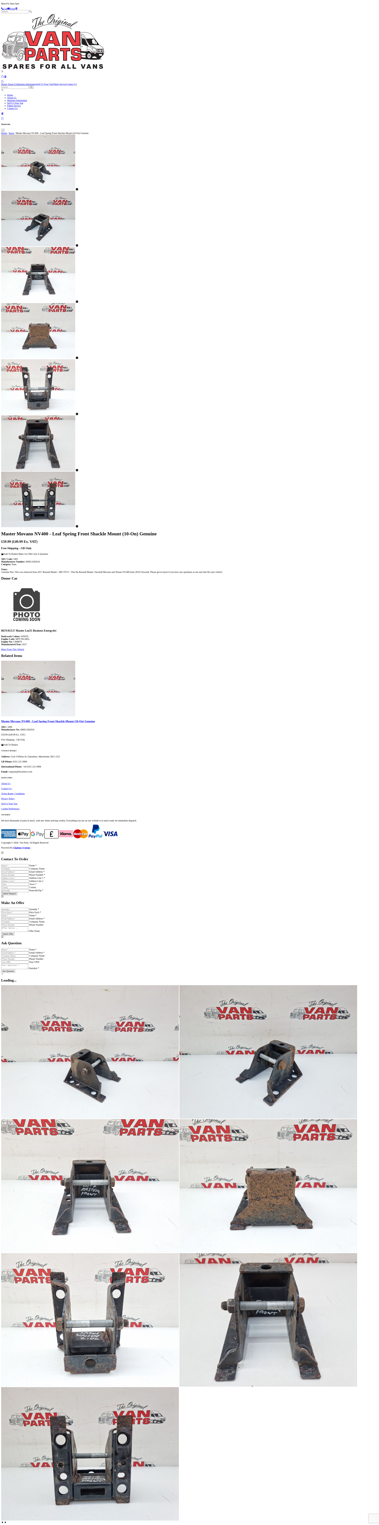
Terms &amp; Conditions (13, 793)
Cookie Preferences (10, 808)
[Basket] (2, 81)
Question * (34, 968)
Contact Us (71, 84)
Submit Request (9, 894)
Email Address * (37, 871)
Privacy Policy (8, 798)
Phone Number (36, 925)
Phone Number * (37, 875)
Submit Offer (7, 934)
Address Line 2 (36, 881)
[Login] (5, 76)
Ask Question (8, 971)
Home (4, 84)
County (32, 887)
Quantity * (34, 909)
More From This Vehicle (12, 649)
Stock (11, 133)
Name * (33, 865)
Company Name (37, 868)
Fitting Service (59, 84)
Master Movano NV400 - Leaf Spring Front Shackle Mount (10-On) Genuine (48, 721)
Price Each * (35, 912)
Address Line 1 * (37, 878)
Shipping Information (27, 84)
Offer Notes (34, 931)
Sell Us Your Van (45, 84)
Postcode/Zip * (36, 890)
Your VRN (34, 962)
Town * (32, 884)
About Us (12, 84)
